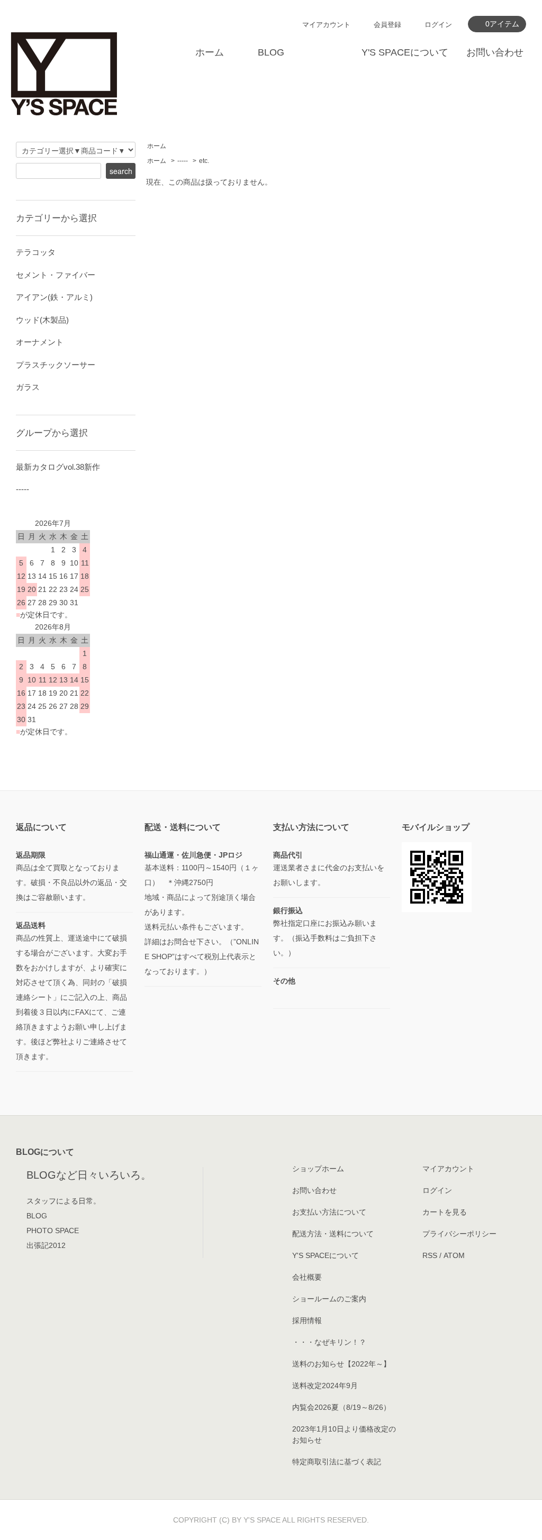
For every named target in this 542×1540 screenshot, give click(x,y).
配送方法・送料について (333, 1233)
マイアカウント (326, 25)
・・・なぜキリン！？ (329, 1342)
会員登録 (387, 25)
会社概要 (307, 1277)
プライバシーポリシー (459, 1233)
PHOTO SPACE (52, 1230)
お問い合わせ (494, 52)
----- (182, 161)
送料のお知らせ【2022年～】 (341, 1364)
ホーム (209, 52)
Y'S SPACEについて (405, 52)
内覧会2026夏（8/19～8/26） (341, 1407)
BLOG (271, 52)
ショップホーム (318, 1168)
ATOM (454, 1255)
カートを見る (444, 1212)
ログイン (438, 25)
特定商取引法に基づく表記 (336, 1461)
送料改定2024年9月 (325, 1385)
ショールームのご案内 (329, 1299)
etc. (204, 161)
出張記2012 (46, 1245)
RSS (429, 1255)
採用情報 (307, 1320)
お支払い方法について (329, 1212)
